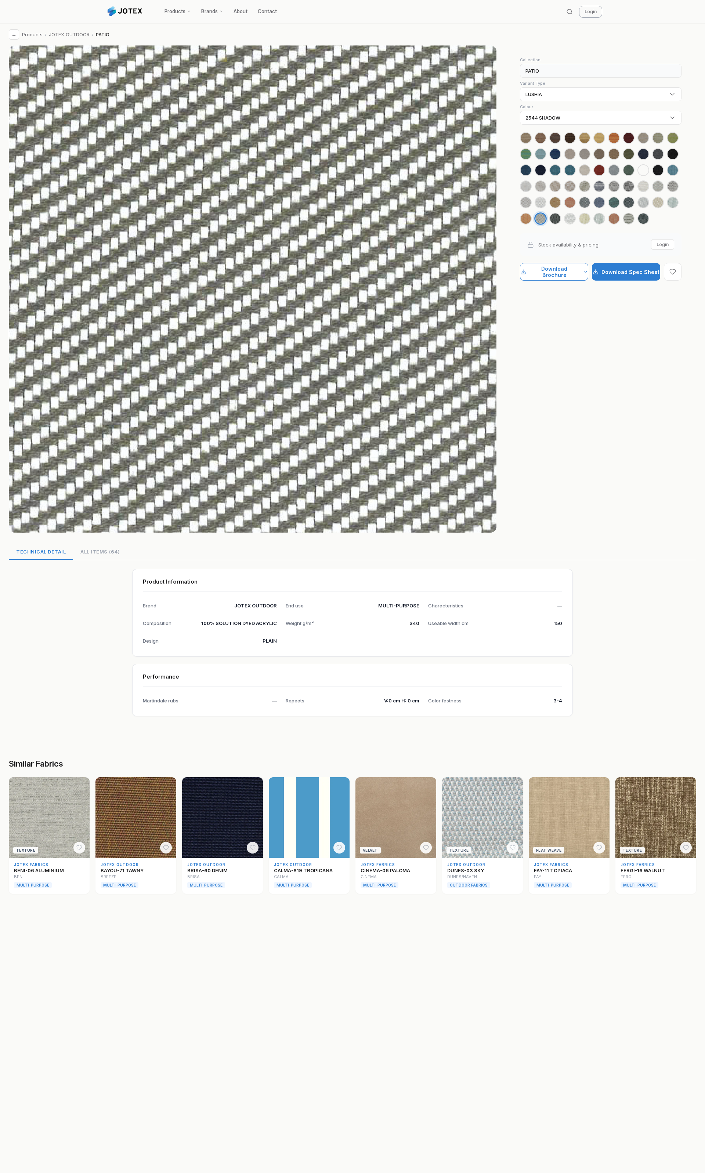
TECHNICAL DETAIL (41, 552)
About (240, 11)
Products (174, 11)
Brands (209, 11)
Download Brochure (554, 272)
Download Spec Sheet (630, 272)
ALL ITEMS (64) (100, 552)
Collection (530, 59)
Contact (267, 11)
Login (591, 11)
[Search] (569, 11)
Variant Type (532, 83)
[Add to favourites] (673, 272)
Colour (526, 106)
